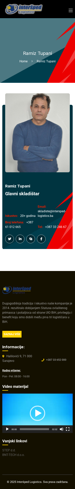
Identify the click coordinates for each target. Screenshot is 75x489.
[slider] (34, 429)
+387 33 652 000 (56, 359)
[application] (37, 413)
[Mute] (61, 429)
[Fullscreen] (68, 429)
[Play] (7, 429)
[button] (37, 413)
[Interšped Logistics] (24, 9)
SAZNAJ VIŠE (12, 334)
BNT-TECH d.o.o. (13, 455)
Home (24, 61)
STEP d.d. (9, 450)
